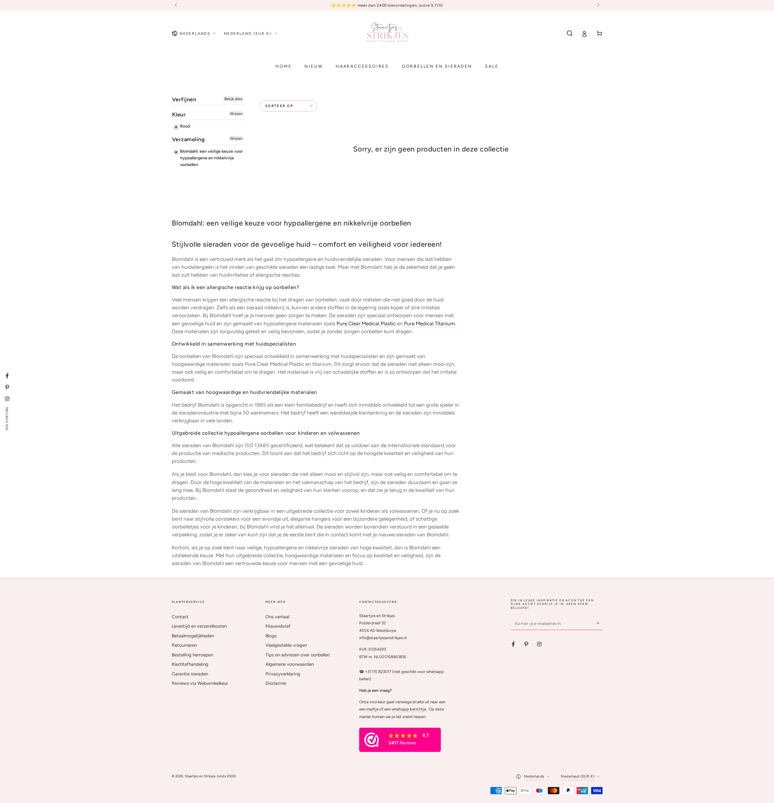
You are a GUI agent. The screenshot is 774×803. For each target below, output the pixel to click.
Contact (180, 616)
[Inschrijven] (599, 623)
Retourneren (184, 645)
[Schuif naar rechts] (597, 5)
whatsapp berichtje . (410, 709)
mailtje (372, 709)
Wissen (236, 114)
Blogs (271, 636)
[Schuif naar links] (176, 5)
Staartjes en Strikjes (200, 776)
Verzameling (188, 139)
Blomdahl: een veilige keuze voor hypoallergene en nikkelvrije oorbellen (211, 158)
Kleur (179, 114)
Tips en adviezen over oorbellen (297, 655)
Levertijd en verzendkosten (199, 626)
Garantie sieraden (190, 674)
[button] (569, 33)
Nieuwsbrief (278, 626)
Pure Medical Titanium (429, 323)
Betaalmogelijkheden (193, 636)
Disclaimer (276, 683)
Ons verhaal (277, 616)
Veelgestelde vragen (286, 645)
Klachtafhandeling (190, 664)
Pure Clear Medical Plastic (366, 323)
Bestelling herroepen (192, 655)
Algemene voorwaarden (289, 664)
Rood (184, 126)
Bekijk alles (233, 99)
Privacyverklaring (282, 674)
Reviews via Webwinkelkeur (200, 683)
